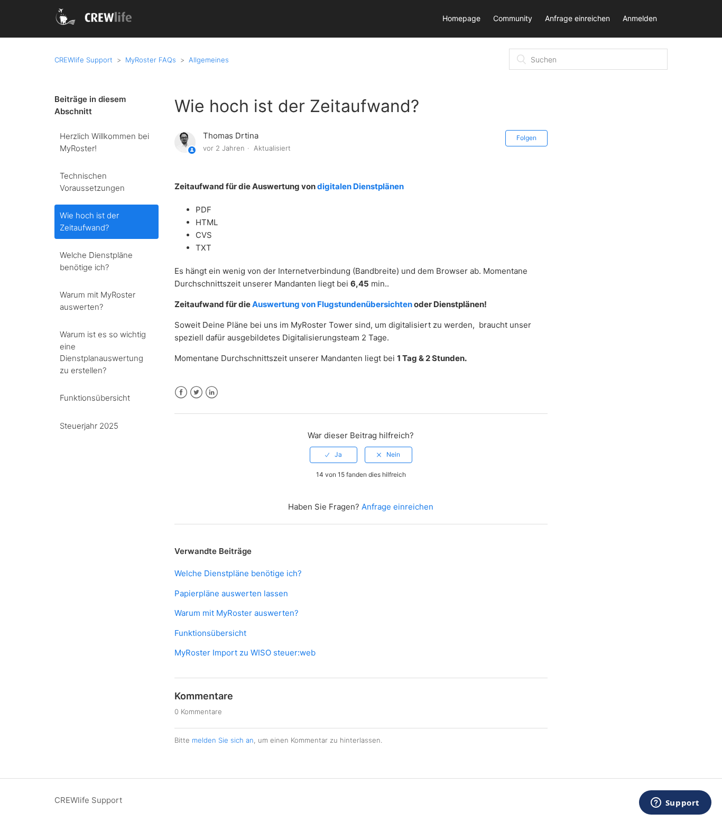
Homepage (461, 18)
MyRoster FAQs (150, 60)
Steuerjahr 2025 (89, 426)
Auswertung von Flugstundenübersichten (332, 304)
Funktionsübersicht (95, 398)
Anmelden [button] (640, 18)
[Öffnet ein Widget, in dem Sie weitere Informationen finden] (674, 803)
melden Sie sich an (223, 740)
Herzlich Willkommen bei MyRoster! (104, 142)
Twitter (196, 392)
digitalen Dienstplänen (361, 186)
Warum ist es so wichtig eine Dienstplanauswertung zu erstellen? (103, 352)
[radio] (333, 455)
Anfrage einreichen (577, 18)
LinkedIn (211, 392)
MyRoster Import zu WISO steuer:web (245, 653)
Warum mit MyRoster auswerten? (97, 301)
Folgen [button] (526, 138)
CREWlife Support (83, 60)
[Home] (95, 24)
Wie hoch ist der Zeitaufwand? (89, 221)
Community (512, 18)
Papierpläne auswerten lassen (231, 593)
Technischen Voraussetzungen (92, 182)
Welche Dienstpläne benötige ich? (96, 261)
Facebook (181, 392)
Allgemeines (209, 60)
